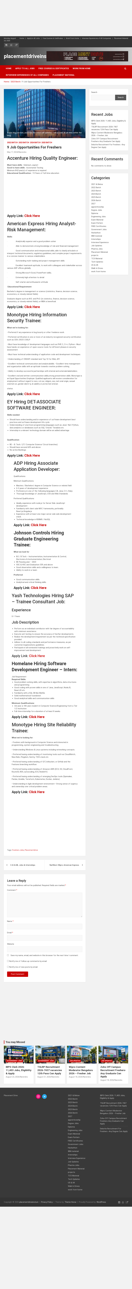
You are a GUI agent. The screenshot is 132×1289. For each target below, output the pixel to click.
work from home (98, 271)
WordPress (101, 1202)
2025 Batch (47, 142)
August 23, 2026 (12, 1077)
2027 (93, 203)
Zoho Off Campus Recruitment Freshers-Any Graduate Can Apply (113, 1071)
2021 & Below (97, 184)
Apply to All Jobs (33, 38)
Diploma (94, 213)
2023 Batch (24, 142)
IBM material (96, 236)
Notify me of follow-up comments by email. (28, 961)
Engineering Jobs (98, 216)
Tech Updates (97, 262)
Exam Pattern (97, 223)
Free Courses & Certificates (53, 38)
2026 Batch (96, 200)
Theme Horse (70, 1202)
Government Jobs (99, 229)
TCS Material (96, 258)
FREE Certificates (98, 226)
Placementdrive (31, 850)
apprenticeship (97, 207)
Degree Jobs (96, 210)
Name (10, 921)
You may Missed (15, 1042)
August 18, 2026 (75, 1077)
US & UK (94, 265)
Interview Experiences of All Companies (96, 38)
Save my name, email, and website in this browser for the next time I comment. (44, 955)
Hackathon (96, 233)
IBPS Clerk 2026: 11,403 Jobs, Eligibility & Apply (18, 1070)
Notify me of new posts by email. (23, 967)
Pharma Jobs (97, 249)
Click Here (32, 216)
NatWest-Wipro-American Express (64, 865)
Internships (96, 239)
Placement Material (121, 38)
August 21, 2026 (44, 1077)
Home (22, 38)
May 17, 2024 (12, 152)
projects (94, 255)
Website (10, 944)
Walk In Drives (97, 268)
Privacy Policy (47, 1202)
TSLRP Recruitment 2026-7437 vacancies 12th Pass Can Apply (49, 1070)
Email (10, 932)
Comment (12, 890)
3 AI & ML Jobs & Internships (22, 865)
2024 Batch (35, 142)
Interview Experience (100, 242)
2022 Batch (12, 142)
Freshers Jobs (18, 850)
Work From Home (72, 38)
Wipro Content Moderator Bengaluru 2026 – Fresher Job (81, 1070)
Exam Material (97, 220)
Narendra (22, 152)
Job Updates (96, 245)
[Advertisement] (66, 18)
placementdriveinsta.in (30, 56)
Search (94, 92)
